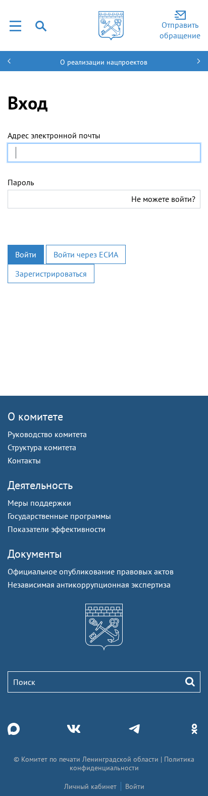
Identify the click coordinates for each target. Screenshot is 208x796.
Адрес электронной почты (54, 135)
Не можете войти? (163, 199)
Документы (35, 554)
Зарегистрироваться (51, 274)
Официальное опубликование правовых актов (91, 571)
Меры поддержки (39, 503)
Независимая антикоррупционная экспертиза (89, 584)
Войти (25, 254)
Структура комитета (42, 447)
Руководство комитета (47, 434)
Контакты (24, 460)
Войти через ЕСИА (86, 254)
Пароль (21, 182)
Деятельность (40, 485)
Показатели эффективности (57, 529)
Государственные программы (59, 516)
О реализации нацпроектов (103, 62)
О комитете (35, 416)
